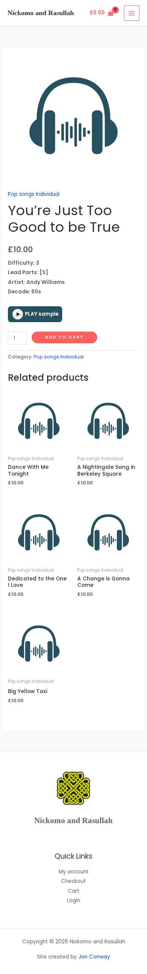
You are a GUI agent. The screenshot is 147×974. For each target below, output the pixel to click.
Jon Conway (94, 956)
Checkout (73, 881)
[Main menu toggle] (131, 13)
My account (74, 871)
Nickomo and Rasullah (41, 13)
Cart (74, 891)
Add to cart (64, 337)
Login (73, 900)
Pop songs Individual (34, 194)
